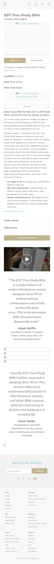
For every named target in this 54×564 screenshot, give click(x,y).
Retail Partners (33, 496)
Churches (31, 502)
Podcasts (31, 517)
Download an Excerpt (14, 211)
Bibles (7, 499)
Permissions (32, 551)
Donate (7, 508)
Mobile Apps (9, 523)
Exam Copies (32, 527)
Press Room (32, 520)
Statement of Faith (12, 542)
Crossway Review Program (37, 523)
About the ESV (10, 517)
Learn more (9, 70)
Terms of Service (11, 551)
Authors (8, 505)
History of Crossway (12, 539)
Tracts (7, 502)
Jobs (7, 545)
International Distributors (37, 499)
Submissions (32, 548)
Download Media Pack (27, 238)
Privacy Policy (10, 548)
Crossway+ (32, 505)
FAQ (29, 545)
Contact (31, 536)
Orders (30, 542)
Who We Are (9, 536)
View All (27, 106)
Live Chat (31, 539)
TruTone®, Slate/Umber (27, 97)
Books (7, 496)
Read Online (9, 520)
